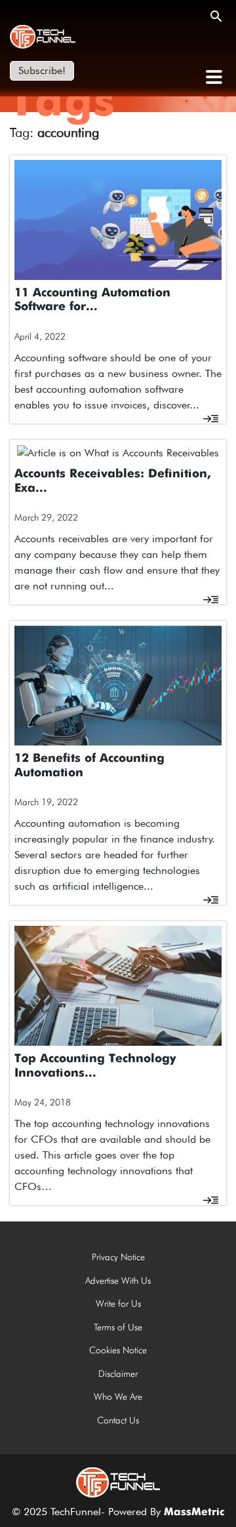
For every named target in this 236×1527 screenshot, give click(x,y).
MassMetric (194, 1512)
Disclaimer (118, 1373)
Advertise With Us (118, 1280)
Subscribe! (42, 70)
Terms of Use (118, 1327)
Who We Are (118, 1396)
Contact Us (118, 1420)
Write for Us (118, 1303)
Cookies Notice (118, 1350)
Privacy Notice (118, 1257)
